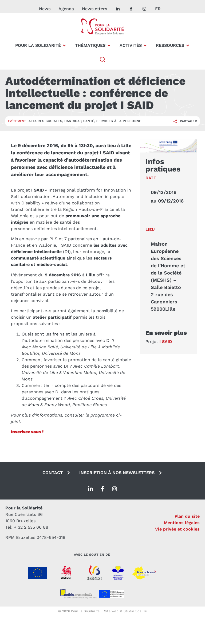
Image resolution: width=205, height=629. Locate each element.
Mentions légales (182, 522)
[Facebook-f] (102, 488)
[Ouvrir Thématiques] (109, 45)
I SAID (165, 341)
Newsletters (94, 8)
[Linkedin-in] (90, 488)
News (44, 8)
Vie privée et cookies (177, 529)
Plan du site (187, 516)
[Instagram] (114, 488)
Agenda (66, 8)
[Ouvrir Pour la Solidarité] (64, 45)
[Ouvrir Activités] (145, 45)
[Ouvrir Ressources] (188, 45)
